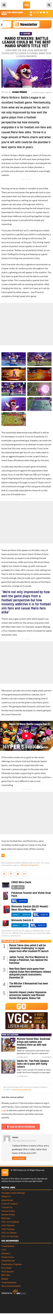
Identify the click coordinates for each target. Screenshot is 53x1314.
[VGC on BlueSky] (41, 12)
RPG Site (5, 1275)
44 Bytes (19, 1292)
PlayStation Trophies (11, 1264)
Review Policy (8, 1214)
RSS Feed (5, 1218)
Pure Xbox (6, 1267)
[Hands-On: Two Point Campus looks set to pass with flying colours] (8, 1067)
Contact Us (6, 1207)
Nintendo (6, 773)
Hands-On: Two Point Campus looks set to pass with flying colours (33, 1064)
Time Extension (8, 1282)
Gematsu (5, 1253)
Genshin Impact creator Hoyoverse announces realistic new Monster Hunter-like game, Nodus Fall (27, 995)
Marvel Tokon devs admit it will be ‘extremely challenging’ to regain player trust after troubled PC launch (29, 948)
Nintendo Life (8, 1260)
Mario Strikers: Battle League (18, 155)
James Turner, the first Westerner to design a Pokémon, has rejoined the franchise (28, 960)
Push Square (7, 1271)
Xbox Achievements (11, 1286)
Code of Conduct (9, 1203)
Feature (26, 34)
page (3, 1110)
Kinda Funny (7, 1257)
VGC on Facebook (10, 1221)
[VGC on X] (37, 12)
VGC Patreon (8, 1225)
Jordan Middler (19, 92)
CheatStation (7, 1246)
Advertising (7, 1200)
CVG (3, 1249)
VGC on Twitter (9, 1232)
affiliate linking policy (29, 865)
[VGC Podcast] (34, 12)
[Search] (49, 5)
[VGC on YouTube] (44, 12)
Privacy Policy (8, 1211)
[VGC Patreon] (31, 12)
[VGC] (26, 5)
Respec (4, 1278)
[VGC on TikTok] (47, 12)
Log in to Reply (19, 1158)
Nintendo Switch (20, 777)
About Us (6, 1196)
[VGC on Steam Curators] (31, 14)
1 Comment (46, 1057)
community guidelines (21, 1089)
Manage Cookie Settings (13, 1192)
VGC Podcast (8, 1229)
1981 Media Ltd (19, 1170)
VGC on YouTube (9, 1236)
